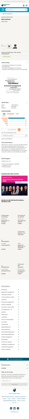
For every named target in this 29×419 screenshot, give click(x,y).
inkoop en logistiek (6, 304)
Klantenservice (5, 365)
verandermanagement (7, 347)
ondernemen (4, 324)
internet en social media (7, 307)
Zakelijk (3, 368)
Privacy (9, 398)
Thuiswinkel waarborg (9, 396)
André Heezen (9, 17)
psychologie (4, 339)
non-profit (4, 322)
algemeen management (7, 292)
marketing (4, 317)
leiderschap (4, 314)
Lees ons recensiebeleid (6, 138)
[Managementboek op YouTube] (14, 408)
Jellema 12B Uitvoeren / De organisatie (21, 246)
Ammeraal (3, 17)
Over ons (14, 402)
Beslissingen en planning (5, 221)
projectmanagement (6, 337)
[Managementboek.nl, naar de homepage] (5, 6)
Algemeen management (7, 13)
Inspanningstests (5, 245)
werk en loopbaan (6, 349)
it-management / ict (6, 309)
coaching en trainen (6, 294)
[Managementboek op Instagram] (18, 408)
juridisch (3, 312)
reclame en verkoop (6, 342)
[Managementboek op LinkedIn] (11, 408)
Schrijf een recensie (8, 135)
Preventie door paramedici (21, 271)
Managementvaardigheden (6, 270)
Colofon (4, 398)
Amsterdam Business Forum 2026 (13, 180)
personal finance (5, 329)
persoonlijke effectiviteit (7, 334)
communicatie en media (7, 297)
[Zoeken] (26, 9)
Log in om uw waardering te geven (8, 132)
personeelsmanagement (7, 332)
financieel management (7, 302)
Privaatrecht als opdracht (22, 221)
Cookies (13, 398)
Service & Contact (21, 400)
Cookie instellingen (21, 398)
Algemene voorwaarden (20, 396)
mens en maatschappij (7, 319)
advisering (4, 289)
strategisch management (8, 344)
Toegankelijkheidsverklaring (9, 400)
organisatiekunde (6, 327)
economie (3, 299)
